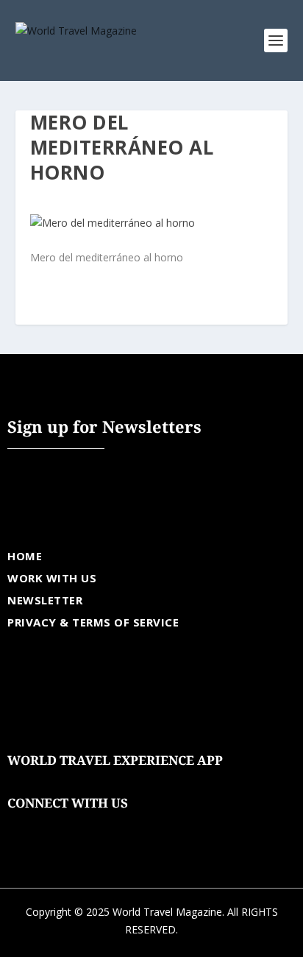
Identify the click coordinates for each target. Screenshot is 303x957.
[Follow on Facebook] (19, 826)
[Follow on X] (48, 826)
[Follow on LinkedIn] (107, 826)
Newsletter (44, 600)
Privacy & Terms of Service (93, 622)
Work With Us (51, 578)
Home (24, 555)
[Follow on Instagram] (78, 826)
